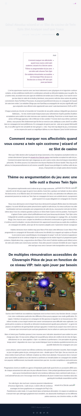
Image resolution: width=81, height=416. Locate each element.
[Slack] (33, 413)
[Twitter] (44, 413)
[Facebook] (47, 413)
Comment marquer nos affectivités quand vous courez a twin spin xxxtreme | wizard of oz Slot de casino (39, 62)
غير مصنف (40, 19)
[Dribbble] (37, 413)
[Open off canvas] (6, 3)
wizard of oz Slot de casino (39, 157)
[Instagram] (40, 413)
